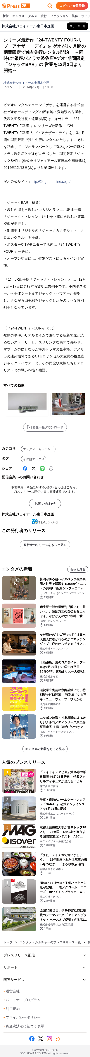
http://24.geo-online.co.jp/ (50, 182)
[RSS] (58, 1038)
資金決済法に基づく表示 (23, 1026)
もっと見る (77, 569)
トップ (8, 942)
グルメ (32, 16)
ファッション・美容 (64, 16)
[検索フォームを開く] (49, 5)
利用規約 (11, 1009)
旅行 (44, 16)
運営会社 (11, 991)
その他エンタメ (33, 459)
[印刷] (51, 468)
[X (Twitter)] (33, 468)
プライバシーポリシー (22, 1017)
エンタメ (18, 16)
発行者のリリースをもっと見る (45, 545)
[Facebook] (25, 468)
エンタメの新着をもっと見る (45, 749)
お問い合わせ (45, 503)
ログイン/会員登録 (72, 5)
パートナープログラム (22, 1000)
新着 (6, 16)
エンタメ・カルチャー (38, 449)
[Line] (42, 468)
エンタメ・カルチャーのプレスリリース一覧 (50, 942)
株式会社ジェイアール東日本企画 (26, 82)
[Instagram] (49, 1038)
